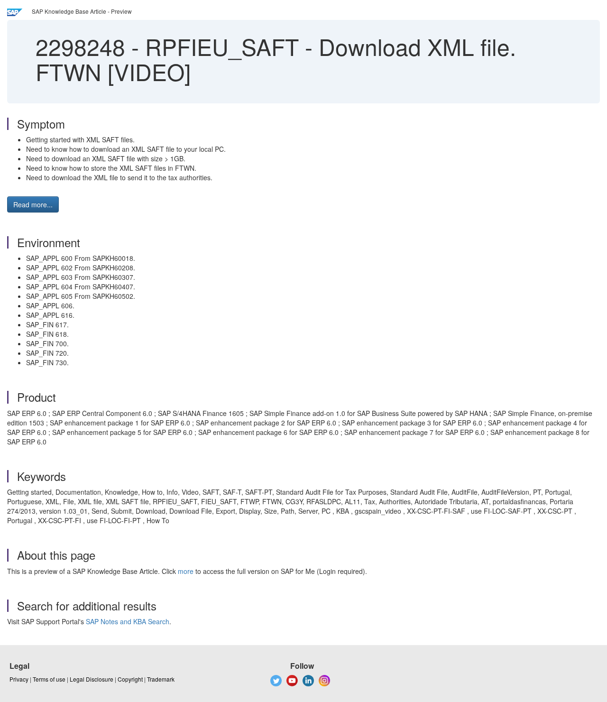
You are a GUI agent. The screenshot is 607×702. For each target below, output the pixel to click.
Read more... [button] (33, 204)
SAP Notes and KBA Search (127, 621)
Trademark (161, 679)
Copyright (130, 679)
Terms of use (49, 679)
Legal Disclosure (91, 679)
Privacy (18, 679)
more (185, 571)
